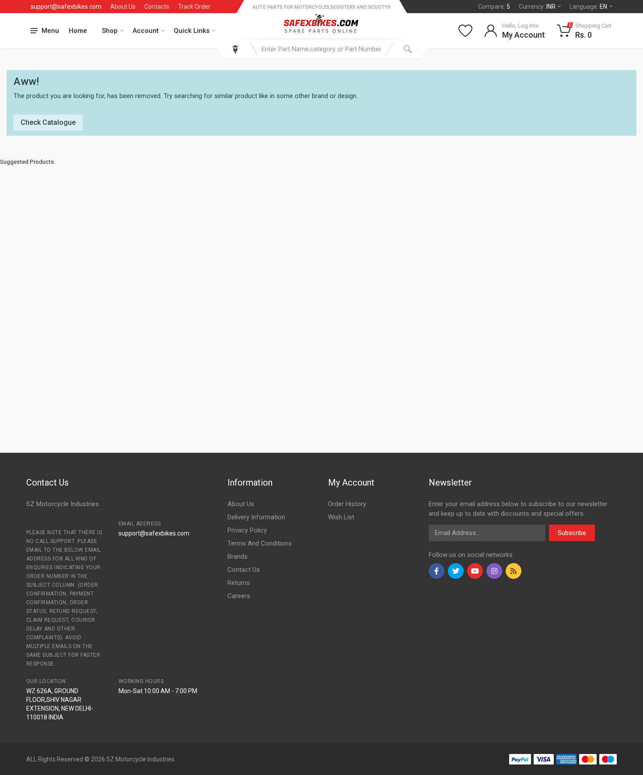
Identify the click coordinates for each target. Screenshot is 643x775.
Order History (347, 504)
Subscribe (572, 533)
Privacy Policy (247, 530)
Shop (110, 31)
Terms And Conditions (259, 543)
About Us (123, 7)
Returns (238, 583)
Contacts (156, 7)
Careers (238, 596)
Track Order (194, 7)
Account (146, 31)
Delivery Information (256, 517)
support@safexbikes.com (66, 7)
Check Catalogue (48, 122)
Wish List (341, 517)
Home (78, 31)
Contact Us (243, 570)
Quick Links (192, 31)
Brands (237, 556)
